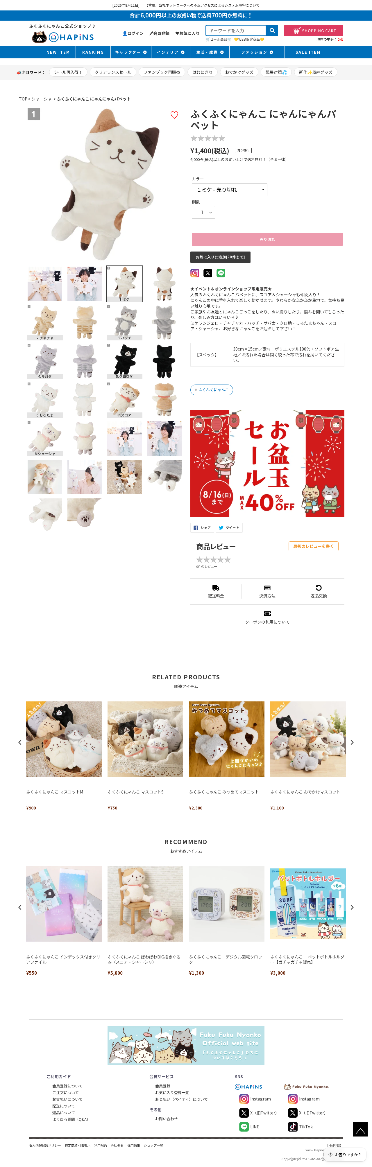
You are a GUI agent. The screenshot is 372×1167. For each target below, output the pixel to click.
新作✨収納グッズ (315, 72)
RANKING (93, 52)
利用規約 (100, 1145)
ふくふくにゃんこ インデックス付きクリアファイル (63, 959)
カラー (198, 179)
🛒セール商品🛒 (218, 39)
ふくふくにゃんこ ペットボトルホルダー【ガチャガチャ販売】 (307, 959)
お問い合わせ (166, 1119)
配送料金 (216, 596)
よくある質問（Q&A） (71, 1119)
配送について (63, 1106)
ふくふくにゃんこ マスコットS (136, 792)
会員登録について (67, 1086)
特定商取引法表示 (77, 1145)
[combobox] (236, 30)
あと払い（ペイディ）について (181, 1099)
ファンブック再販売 (162, 72)
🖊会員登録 (159, 33)
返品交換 (319, 596)
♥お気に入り (187, 33)
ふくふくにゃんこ (212, 389)
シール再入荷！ (68, 72)
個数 (196, 201)
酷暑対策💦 (276, 72)
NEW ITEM (58, 52)
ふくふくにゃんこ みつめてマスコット (224, 792)
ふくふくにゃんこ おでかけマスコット (305, 792)
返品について (63, 1112)
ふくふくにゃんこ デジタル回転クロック (225, 959)
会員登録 (162, 1086)
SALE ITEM (308, 52)
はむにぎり (202, 72)
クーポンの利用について (267, 622)
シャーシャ (41, 99)
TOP (23, 99)
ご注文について (65, 1092)
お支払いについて (67, 1099)
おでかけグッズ (239, 72)
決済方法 (267, 596)
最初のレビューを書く (313, 546)
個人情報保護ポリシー (45, 1145)
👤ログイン (133, 33)
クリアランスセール (113, 72)
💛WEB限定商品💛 (249, 39)
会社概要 (117, 1145)
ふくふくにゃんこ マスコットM (54, 792)
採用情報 (133, 1145)
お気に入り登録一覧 (172, 1092)
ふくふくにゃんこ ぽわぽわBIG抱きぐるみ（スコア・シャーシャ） (144, 959)
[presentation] (20, 742)
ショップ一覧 (153, 1145)
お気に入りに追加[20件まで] (220, 257)
